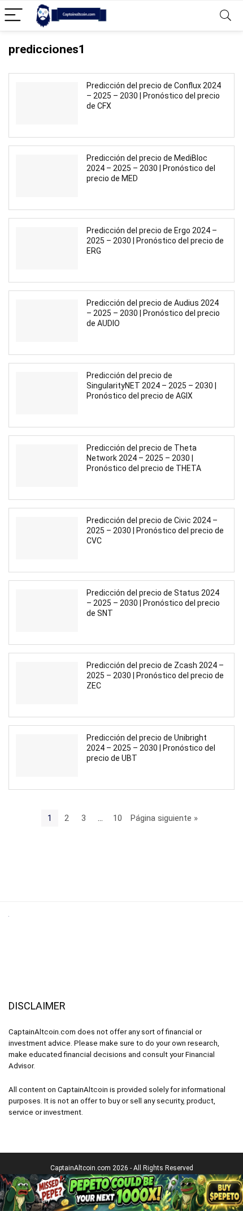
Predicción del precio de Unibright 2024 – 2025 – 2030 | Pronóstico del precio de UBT (150, 748)
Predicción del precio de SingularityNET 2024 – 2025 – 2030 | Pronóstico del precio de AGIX (151, 385)
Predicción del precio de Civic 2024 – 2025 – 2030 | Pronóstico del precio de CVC (155, 530)
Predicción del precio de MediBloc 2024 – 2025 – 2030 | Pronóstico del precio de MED (150, 168)
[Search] (225, 16)
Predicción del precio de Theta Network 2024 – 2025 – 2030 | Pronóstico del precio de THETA (143, 458)
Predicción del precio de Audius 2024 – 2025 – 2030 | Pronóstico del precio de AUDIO (153, 313)
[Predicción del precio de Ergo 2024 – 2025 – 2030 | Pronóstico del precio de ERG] (47, 248)
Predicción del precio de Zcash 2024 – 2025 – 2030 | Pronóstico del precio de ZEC (155, 675)
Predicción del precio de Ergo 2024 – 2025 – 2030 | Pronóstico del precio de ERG (155, 240)
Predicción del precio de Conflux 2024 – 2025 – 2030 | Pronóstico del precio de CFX (153, 95)
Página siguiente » (164, 818)
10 (117, 818)
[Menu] (13, 16)
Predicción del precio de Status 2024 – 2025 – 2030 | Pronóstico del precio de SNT (153, 603)
